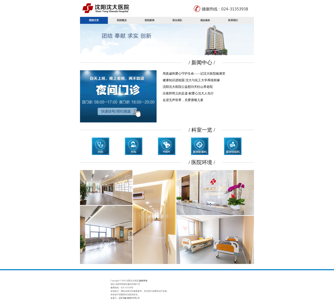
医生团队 (177, 20)
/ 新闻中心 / (202, 62)
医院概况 (122, 20)
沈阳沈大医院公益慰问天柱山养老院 (188, 87)
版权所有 (143, 280)
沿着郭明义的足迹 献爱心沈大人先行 (188, 93)
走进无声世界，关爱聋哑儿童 (183, 100)
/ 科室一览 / (202, 130)
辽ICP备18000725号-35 (129, 298)
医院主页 (94, 20)
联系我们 (233, 20)
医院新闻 (149, 20)
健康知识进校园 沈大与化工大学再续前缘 (191, 80)
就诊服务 (205, 20)
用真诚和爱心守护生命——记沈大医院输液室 (194, 73)
